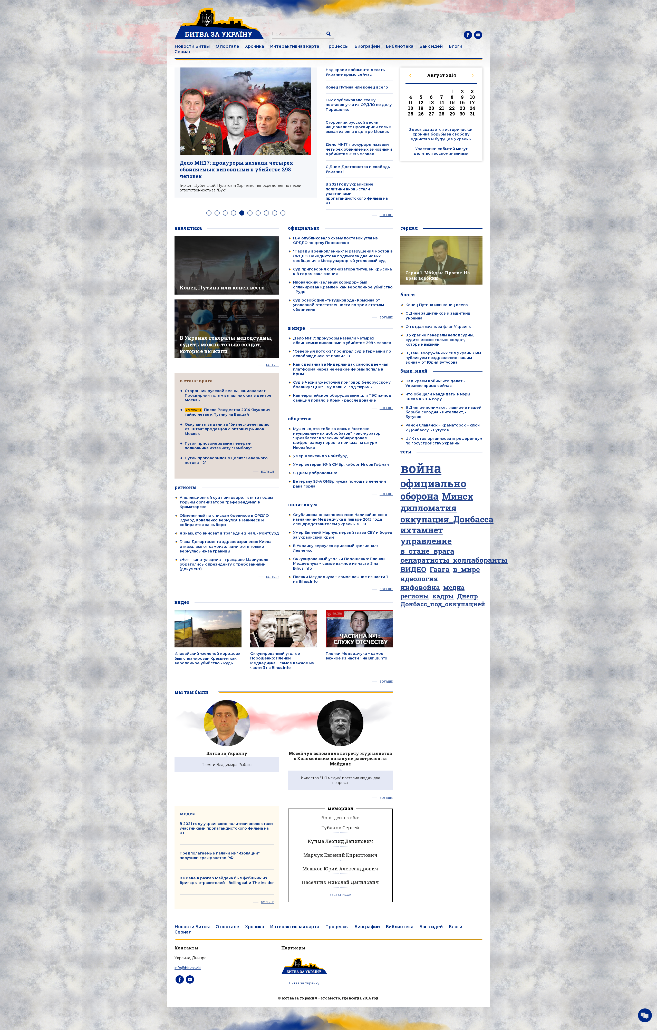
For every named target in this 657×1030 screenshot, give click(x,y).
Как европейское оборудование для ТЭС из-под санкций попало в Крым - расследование (342, 397)
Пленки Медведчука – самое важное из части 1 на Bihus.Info (356, 655)
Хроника (254, 46)
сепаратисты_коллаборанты (454, 560)
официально (433, 483)
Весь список (340, 895)
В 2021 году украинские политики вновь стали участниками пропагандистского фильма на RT (226, 828)
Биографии (367, 46)
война (420, 468)
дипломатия (428, 507)
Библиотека (399, 46)
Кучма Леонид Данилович (340, 841)
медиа (454, 588)
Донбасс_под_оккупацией (442, 604)
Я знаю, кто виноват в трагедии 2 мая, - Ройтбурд (229, 533)
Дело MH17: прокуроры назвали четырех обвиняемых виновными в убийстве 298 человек (236, 169)
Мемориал (340, 808)
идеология (419, 578)
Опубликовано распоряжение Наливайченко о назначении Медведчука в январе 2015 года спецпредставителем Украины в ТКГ (340, 519)
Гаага (440, 569)
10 (282, 213)
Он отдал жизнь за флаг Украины (438, 326)
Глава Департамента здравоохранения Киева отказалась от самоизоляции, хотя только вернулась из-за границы (226, 546)
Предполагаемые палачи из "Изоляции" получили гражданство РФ (220, 855)
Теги (405, 452)
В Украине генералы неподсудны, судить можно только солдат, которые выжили (226, 344)
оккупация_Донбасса (447, 519)
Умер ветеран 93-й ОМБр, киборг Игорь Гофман (341, 464)
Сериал (183, 51)
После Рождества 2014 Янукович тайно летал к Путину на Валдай (227, 412)
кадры (443, 596)
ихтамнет (421, 530)
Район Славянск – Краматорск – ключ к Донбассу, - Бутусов (442, 427)
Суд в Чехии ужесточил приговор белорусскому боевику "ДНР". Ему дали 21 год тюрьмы (342, 384)
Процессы (337, 46)
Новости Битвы (192, 46)
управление (426, 541)
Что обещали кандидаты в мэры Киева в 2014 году (437, 396)
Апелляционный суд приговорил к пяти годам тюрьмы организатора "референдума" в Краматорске (226, 502)
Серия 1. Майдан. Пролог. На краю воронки (437, 275)
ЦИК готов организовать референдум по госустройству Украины (443, 440)
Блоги (455, 46)
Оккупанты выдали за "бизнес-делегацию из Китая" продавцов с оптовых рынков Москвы (227, 429)
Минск (457, 496)
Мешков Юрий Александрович (340, 869)
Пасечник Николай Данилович (340, 882)
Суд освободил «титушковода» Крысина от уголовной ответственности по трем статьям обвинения (338, 305)
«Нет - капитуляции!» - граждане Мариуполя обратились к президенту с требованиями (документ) (224, 564)
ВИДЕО (413, 569)
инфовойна (420, 587)
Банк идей (431, 46)
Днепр (467, 596)
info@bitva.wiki (188, 968)
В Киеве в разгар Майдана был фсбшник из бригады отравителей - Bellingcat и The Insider (227, 880)
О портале (227, 46)
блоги (407, 294)
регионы (414, 596)
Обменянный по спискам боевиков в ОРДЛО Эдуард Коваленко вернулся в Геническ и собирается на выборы (224, 520)
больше (386, 215)
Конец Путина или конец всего (357, 87)
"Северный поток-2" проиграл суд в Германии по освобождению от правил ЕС (342, 353)
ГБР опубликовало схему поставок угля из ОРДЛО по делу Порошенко (359, 105)
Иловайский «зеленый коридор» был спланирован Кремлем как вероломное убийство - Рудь (343, 287)
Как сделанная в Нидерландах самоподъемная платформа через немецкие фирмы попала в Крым (340, 369)
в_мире (466, 569)
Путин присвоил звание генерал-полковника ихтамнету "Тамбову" (218, 445)
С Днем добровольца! (315, 473)
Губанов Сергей (340, 827)
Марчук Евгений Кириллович (340, 855)
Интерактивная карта (294, 46)
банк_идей (414, 371)
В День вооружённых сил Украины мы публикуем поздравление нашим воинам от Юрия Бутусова (443, 358)
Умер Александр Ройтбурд (320, 456)
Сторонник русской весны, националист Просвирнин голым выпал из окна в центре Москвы (358, 127)
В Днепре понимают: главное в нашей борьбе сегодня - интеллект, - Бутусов (443, 412)
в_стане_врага (427, 551)
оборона (419, 496)
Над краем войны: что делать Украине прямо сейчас (355, 72)
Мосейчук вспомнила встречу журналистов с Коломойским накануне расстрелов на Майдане (340, 759)
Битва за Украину (226, 753)
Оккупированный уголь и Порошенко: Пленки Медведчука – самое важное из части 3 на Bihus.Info (339, 563)
